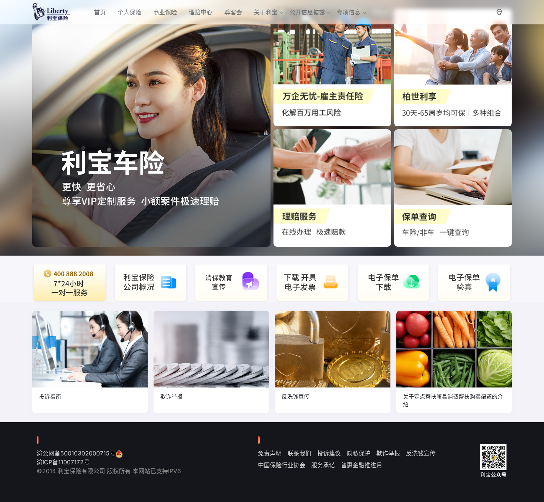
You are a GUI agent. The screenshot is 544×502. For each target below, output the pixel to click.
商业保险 (165, 12)
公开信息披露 (307, 12)
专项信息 (348, 12)
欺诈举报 (388, 453)
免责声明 (270, 453)
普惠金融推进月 (361, 465)
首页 (100, 12)
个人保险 (129, 12)
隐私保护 (358, 453)
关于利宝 (266, 12)
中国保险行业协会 (281, 465)
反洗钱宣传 (421, 453)
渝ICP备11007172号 (63, 462)
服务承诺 (323, 465)
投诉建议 (329, 453)
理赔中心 (200, 12)
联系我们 (299, 453)
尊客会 (233, 12)
